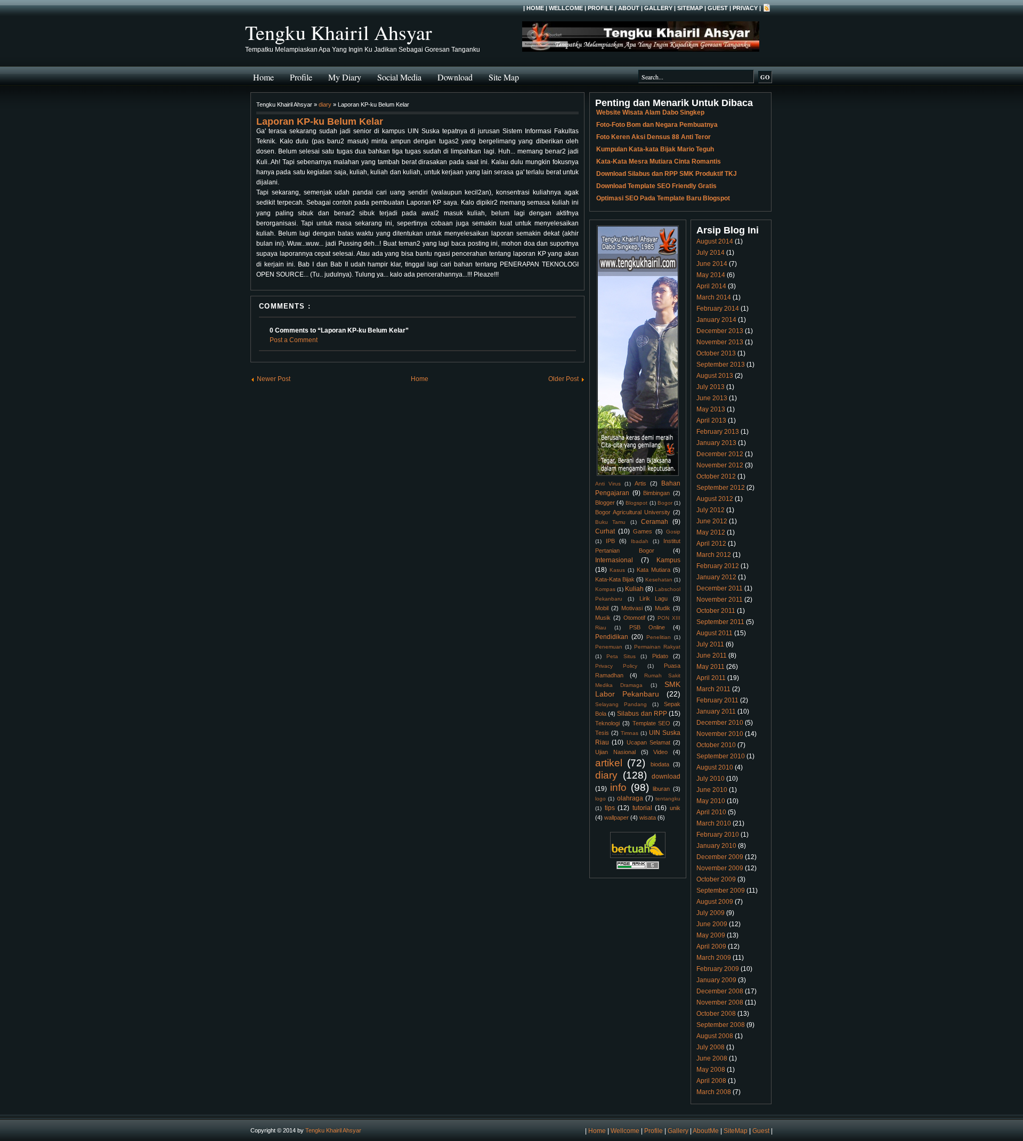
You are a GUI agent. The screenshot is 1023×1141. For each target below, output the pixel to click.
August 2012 (714, 499)
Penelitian (658, 637)
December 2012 (719, 454)
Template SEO (651, 723)
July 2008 (710, 1047)
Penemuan (608, 647)
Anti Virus (608, 484)
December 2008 (719, 991)
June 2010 (711, 790)
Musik (603, 617)
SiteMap (690, 8)
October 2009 (716, 879)
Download (455, 77)
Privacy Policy (616, 666)
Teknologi (607, 723)
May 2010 (710, 801)
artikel (608, 762)
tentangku (667, 799)
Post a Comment (294, 340)
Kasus (617, 570)
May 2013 (710, 409)
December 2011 (719, 588)
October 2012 (716, 476)
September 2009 (720, 890)
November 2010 (719, 734)
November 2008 (719, 1002)
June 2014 (711, 264)
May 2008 (710, 1069)
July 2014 (710, 252)
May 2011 (710, 666)
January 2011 (716, 711)
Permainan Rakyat (657, 647)
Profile (600, 8)
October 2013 (716, 353)
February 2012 (717, 566)
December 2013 (719, 331)
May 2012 (710, 532)
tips (610, 808)
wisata (647, 817)
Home (535, 8)
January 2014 (716, 319)
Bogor (664, 503)
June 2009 (711, 924)
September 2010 (720, 756)
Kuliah (634, 589)
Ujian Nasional (615, 752)
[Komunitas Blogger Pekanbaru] (637, 856)
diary (325, 104)
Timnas (629, 733)
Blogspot (636, 503)
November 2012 (719, 465)
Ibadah (639, 541)
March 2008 (713, 1092)
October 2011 (715, 610)
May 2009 (710, 935)
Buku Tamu (610, 522)
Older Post (563, 379)
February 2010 (717, 834)
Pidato (660, 656)
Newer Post (273, 379)
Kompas (605, 589)
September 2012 (720, 487)
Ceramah (654, 521)
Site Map (504, 77)
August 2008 (714, 1036)
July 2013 (710, 387)
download (666, 776)
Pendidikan (611, 637)
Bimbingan (656, 493)
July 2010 (710, 778)
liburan (661, 789)
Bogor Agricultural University (632, 512)
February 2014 (717, 308)
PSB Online (647, 627)
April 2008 (711, 1081)
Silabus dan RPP (642, 713)
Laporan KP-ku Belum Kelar (319, 121)
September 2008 (720, 1025)
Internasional (614, 560)
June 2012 (711, 521)
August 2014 (714, 241)
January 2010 (716, 845)
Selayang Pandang (621, 704)
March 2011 (713, 689)
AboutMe (706, 1131)
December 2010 (719, 722)
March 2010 (713, 823)
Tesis (602, 733)
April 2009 (711, 946)
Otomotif (634, 617)
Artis (640, 483)
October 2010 (716, 745)
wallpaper (616, 817)
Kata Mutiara (653, 570)
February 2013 (717, 431)
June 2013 (711, 398)
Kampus (668, 560)
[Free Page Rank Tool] (638, 867)
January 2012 (716, 577)
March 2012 (713, 555)
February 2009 (717, 969)
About (628, 8)
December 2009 (719, 857)
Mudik (662, 608)
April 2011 (711, 678)
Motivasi (632, 608)
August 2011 (714, 633)
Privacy (745, 8)
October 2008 (716, 1013)
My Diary (344, 77)
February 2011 (717, 700)
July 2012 (710, 510)
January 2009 (716, 980)
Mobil (601, 608)
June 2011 (711, 655)
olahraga (630, 798)
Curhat (605, 531)
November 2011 (719, 599)
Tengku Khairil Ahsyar (338, 32)
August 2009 (714, 901)
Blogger (605, 502)
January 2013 (716, 443)
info (618, 787)
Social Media (399, 77)
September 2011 (720, 622)
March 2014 (713, 297)
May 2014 (710, 275)
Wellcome (566, 8)
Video (660, 752)
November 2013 (719, 342)
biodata (660, 764)
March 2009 (713, 957)
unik (675, 808)
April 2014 (711, 286)
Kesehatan (658, 579)
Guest (718, 8)
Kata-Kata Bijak (615, 579)
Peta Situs (620, 656)
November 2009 (719, 868)
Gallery (658, 8)
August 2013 (714, 375)
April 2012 (711, 543)
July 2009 (710, 913)
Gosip (673, 532)
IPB (610, 541)
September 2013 (720, 364)
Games (642, 531)
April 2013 (711, 420)
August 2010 (714, 767)
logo (600, 799)
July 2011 (710, 644)
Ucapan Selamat (648, 742)
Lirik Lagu (653, 598)
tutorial (642, 808)
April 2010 (711, 812)
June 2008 (711, 1058)
